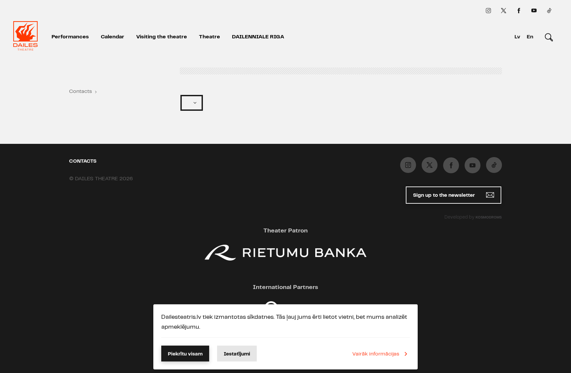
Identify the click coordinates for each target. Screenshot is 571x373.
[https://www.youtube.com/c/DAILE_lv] (534, 10)
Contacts (80, 91)
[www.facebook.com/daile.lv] (518, 10)
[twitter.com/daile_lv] (503, 10)
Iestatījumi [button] (237, 354)
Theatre (209, 36)
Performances (70, 36)
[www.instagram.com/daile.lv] (488, 10)
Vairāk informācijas (375, 354)
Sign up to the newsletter (444, 195)
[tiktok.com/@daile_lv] (549, 10)
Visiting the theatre (161, 36)
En (530, 36)
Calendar (112, 36)
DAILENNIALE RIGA (258, 36)
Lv (517, 36)
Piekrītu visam (185, 354)
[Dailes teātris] (25, 37)
